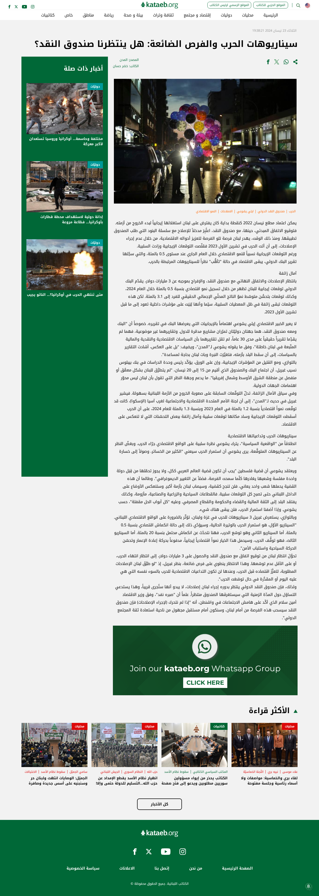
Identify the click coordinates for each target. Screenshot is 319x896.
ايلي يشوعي (245, 211)
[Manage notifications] (309, 886)
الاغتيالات (31, 772)
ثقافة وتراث (163, 15)
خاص (69, 15)
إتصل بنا (162, 868)
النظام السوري (133, 772)
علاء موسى (290, 772)
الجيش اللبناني (110, 772)
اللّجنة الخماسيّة (253, 772)
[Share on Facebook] (268, 63)
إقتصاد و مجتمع (197, 15)
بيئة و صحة (133, 15)
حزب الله (152, 772)
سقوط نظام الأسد (176, 772)
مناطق (88, 15)
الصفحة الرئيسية (237, 868)
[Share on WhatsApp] (286, 63)
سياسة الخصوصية (83, 868)
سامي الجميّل (78, 772)
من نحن (195, 868)
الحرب (292, 211)
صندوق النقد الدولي (271, 211)
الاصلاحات (227, 211)
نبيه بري (273, 772)
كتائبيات (48, 15)
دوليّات (95, 86)
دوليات (226, 15)
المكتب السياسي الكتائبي (210, 772)
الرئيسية (270, 15)
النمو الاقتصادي (206, 211)
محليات (247, 15)
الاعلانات (127, 868)
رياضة (109, 15)
